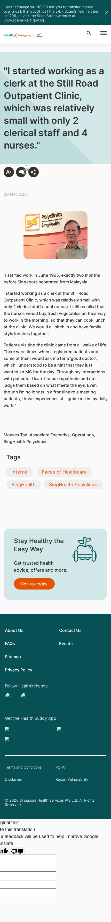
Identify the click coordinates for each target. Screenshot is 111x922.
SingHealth (23, 484)
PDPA (60, 767)
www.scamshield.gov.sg (24, 20)
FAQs (10, 643)
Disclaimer (13, 779)
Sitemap (13, 656)
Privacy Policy (18, 669)
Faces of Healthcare (64, 472)
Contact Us (70, 630)
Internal (19, 472)
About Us (14, 630)
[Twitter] (11, 698)
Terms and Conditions (23, 767)
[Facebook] (26, 698)
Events (66, 643)
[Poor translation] (17, 851)
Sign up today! (34, 583)
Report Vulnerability (72, 779)
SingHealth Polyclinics (73, 484)
